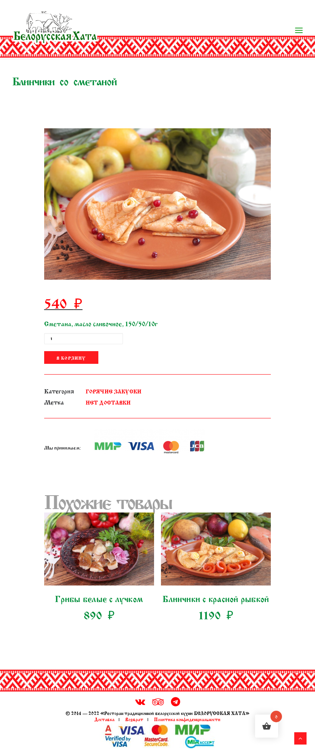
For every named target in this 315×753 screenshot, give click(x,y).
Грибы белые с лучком (99, 597)
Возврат (134, 719)
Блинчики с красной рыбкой (215, 597)
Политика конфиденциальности (187, 719)
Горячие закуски (113, 391)
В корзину (71, 357)
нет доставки (108, 402)
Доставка (104, 719)
